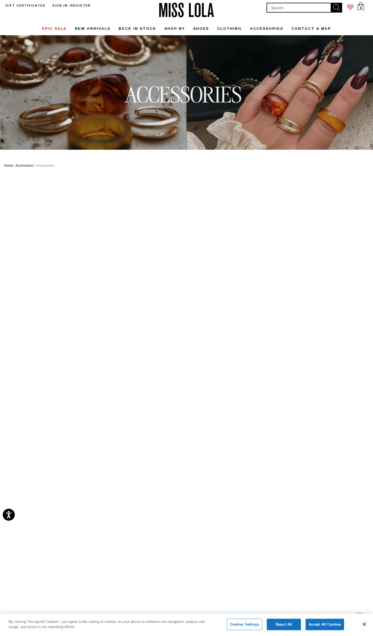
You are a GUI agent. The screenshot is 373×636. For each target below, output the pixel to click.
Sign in (59, 5)
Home (8, 165)
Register (80, 5)
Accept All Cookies (325, 624)
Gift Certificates (25, 5)
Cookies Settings (244, 624)
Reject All (284, 624)
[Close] (364, 624)
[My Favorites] (350, 8)
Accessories (25, 165)
